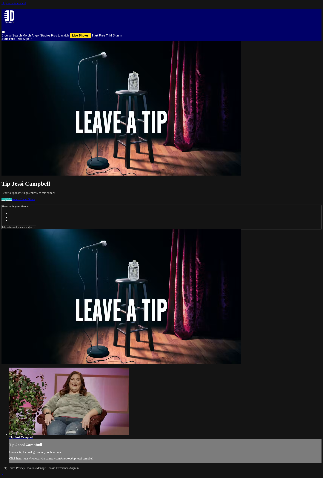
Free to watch (60, 35)
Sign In (27, 38)
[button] (3, 32)
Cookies (31, 468)
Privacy (21, 468)
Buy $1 (6, 199)
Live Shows (80, 35)
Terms (12, 468)
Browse (6, 35)
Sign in (117, 35)
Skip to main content (13, 3)
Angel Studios (41, 35)
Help (4, 468)
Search (17, 35)
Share (31, 199)
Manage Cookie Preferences (53, 468)
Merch (27, 35)
